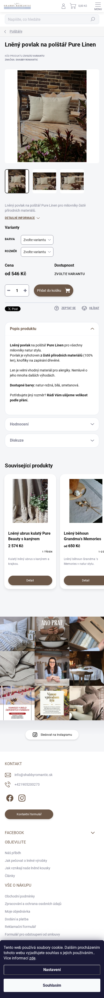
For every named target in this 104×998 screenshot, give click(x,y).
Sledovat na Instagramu (56, 734)
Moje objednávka (17, 911)
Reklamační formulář (20, 927)
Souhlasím (52, 985)
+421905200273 (27, 784)
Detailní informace (20, 218)
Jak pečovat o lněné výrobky (26, 861)
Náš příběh (13, 853)
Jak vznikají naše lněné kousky (27, 868)
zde (32, 958)
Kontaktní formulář (29, 814)
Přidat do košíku (49, 290)
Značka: (21, 59)
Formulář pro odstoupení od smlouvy (32, 934)
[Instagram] (21, 797)
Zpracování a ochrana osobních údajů (33, 904)
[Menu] (98, 6)
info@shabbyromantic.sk (33, 775)
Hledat (93, 19)
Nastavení (52, 969)
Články (10, 876)
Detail (30, 580)
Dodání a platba (17, 919)
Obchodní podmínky (20, 896)
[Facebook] (9, 797)
